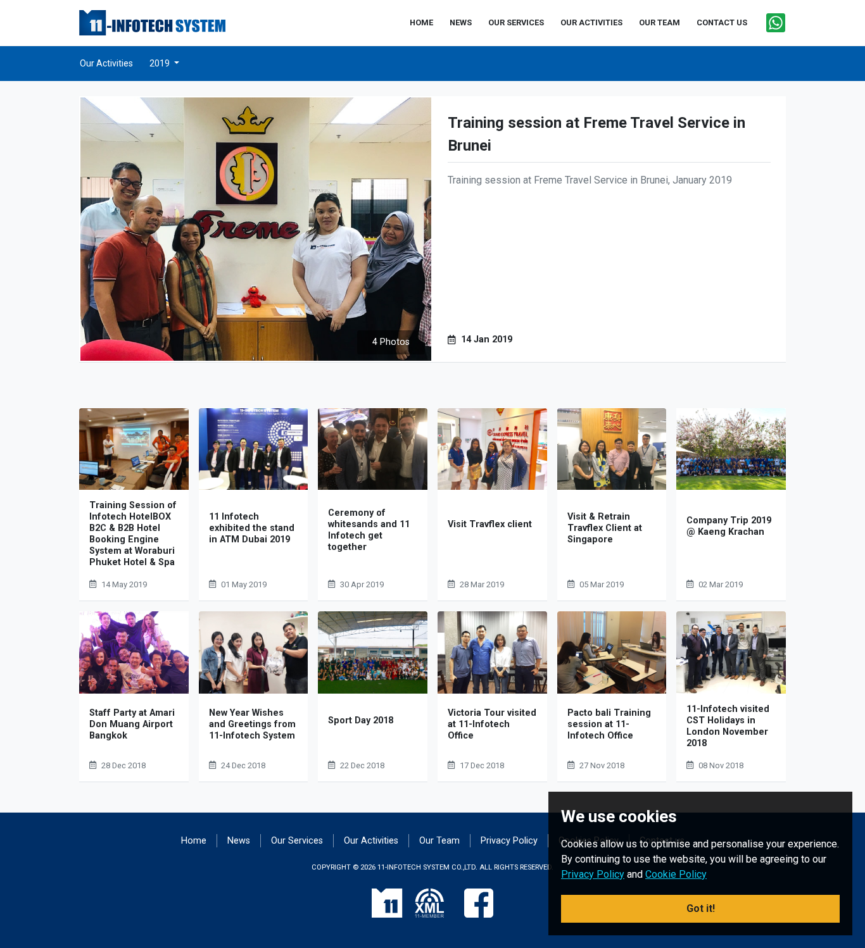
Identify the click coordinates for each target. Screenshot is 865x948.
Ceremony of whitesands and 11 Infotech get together (369, 530)
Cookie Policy (676, 874)
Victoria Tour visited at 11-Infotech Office (492, 724)
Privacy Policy (509, 840)
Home (193, 840)
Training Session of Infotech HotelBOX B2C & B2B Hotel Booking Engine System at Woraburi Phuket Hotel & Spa (133, 534)
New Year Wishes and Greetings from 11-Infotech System (252, 724)
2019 (160, 63)
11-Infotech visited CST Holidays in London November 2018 (727, 726)
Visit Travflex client (490, 524)
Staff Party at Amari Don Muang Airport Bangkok (132, 724)
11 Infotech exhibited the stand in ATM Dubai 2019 (251, 528)
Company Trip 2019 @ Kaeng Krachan (728, 526)
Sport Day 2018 (360, 720)
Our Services (297, 840)
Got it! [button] (700, 908)
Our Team (439, 840)
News (238, 840)
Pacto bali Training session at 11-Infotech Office (609, 724)
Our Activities (106, 63)
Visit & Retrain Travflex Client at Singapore (604, 528)
